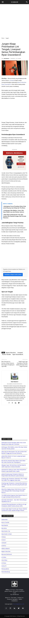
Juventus (4, 545)
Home (3, 38)
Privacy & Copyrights (12, 599)
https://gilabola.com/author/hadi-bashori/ (14, 383)
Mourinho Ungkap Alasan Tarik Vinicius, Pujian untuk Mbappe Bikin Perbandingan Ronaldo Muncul (14, 490)
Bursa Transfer (5, 522)
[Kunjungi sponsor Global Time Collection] (14, 160)
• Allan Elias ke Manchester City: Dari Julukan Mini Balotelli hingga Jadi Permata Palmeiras (14, 216)
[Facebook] (9, 403)
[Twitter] (19, 403)
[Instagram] (13, 403)
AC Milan (4, 557)
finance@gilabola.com (18, 604)
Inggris (7, 38)
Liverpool (12, 80)
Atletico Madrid (6, 548)
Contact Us (20, 597)
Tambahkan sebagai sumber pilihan (12, 274)
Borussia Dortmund (7, 554)
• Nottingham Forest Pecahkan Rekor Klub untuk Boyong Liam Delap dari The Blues (14, 207)
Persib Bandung (6, 571)
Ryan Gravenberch (6, 84)
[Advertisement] (14, 20)
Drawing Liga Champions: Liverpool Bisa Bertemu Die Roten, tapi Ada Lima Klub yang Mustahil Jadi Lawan (14, 484)
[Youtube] (22, 608)
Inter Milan (4, 560)
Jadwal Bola (5, 519)
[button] (27, 2)
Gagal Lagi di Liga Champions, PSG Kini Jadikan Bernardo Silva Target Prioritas (21, 364)
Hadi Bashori (6, 58)
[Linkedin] (16, 403)
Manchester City (6, 531)
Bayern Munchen (21, 82)
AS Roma (4, 563)
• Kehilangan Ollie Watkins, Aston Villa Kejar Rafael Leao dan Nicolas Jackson (13, 211)
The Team (13, 597)
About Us (7, 597)
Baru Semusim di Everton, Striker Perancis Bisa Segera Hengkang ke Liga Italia (8, 364)
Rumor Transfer (6, 354)
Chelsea (4, 537)
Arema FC (4, 566)
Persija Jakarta (5, 569)
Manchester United (7, 534)
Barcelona (4, 528)
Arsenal (3, 540)
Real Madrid (5, 525)
